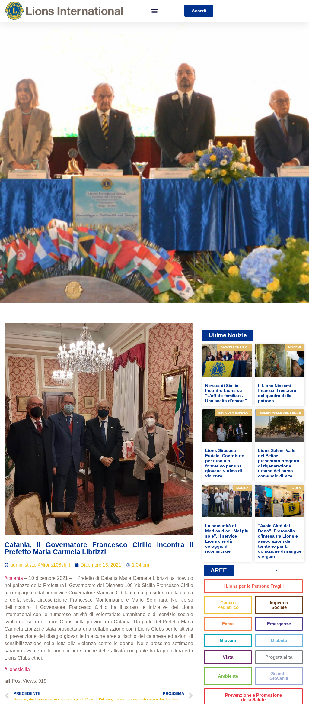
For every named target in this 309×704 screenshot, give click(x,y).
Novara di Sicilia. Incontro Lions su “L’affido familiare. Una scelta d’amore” (226, 393)
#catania (14, 578)
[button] (154, 11)
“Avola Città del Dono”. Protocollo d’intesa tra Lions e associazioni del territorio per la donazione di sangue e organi (279, 541)
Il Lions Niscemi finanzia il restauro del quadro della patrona (277, 393)
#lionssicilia (17, 669)
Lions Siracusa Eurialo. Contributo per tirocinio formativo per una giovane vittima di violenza (224, 463)
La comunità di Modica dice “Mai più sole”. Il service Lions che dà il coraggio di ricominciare (227, 538)
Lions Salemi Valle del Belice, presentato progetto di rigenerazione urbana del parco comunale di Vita (278, 463)
